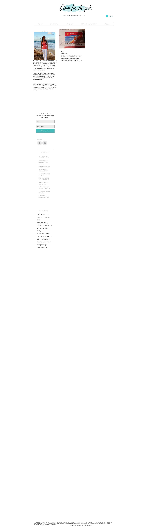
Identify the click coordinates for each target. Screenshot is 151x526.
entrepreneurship (42, 228)
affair (38, 220)
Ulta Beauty (51, 68)
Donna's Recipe (51, 65)
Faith (38, 214)
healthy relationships (43, 233)
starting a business (42, 247)
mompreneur (47, 242)
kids (38, 239)
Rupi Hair (47, 217)
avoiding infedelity (42, 222)
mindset (39, 242)
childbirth (40, 225)
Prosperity (40, 217)
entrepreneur (48, 225)
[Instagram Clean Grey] (44, 143)
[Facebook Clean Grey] (39, 143)
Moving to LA (44, 214)
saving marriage (41, 245)
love (41, 239)
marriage (46, 239)
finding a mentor (42, 231)
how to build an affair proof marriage (44, 236)
